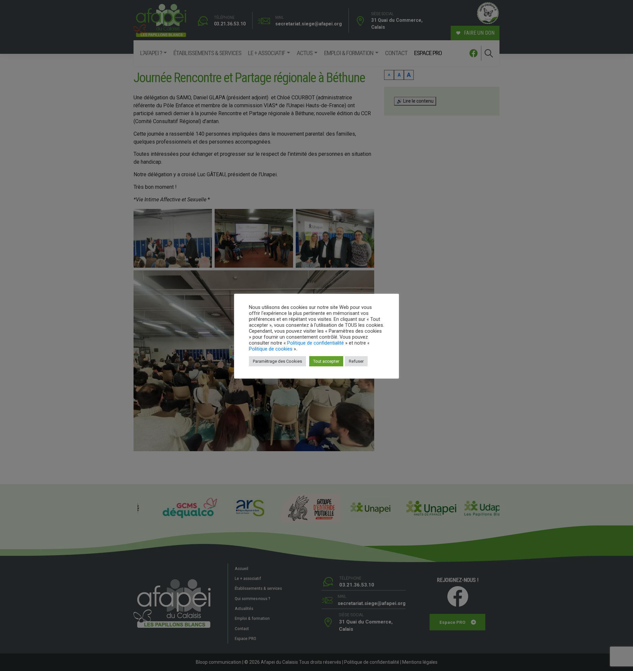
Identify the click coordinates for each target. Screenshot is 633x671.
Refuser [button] (356, 361)
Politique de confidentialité (315, 343)
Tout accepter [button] (326, 361)
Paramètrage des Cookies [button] (277, 361)
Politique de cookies (270, 349)
